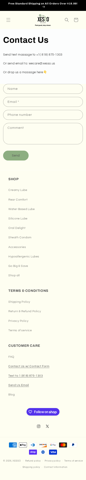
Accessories (17, 247)
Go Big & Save (18, 266)
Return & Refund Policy (24, 311)
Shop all (14, 275)
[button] (8, 20)
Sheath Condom (20, 237)
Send (16, 155)
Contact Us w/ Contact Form (28, 366)
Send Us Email (18, 385)
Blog (11, 394)
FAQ (11, 356)
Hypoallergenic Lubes (23, 256)
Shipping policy (31, 467)
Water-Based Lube (21, 209)
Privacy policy (53, 461)
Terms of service (20, 330)
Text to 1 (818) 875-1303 (25, 375)
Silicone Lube (18, 218)
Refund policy (33, 461)
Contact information (55, 467)
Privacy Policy (18, 321)
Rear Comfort (18, 199)
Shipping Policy (19, 301)
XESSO (17, 460)
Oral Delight (16, 228)
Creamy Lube (17, 190)
